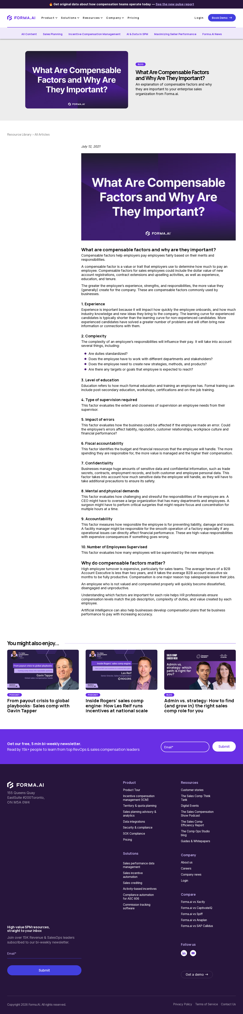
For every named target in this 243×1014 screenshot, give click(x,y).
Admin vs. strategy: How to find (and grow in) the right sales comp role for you (199, 705)
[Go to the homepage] (25, 785)
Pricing (133, 18)
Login (199, 18)
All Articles (42, 134)
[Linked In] (184, 953)
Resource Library (19, 134)
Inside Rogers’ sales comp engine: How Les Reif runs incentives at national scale (117, 705)
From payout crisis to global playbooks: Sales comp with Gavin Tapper (38, 705)
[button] (50, 18)
